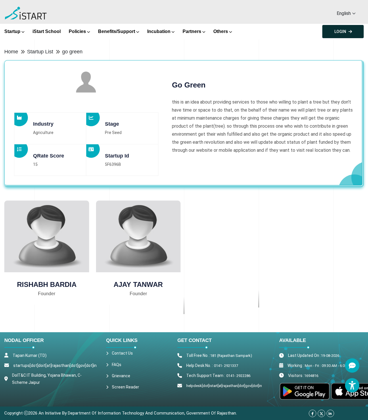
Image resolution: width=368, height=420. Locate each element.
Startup (12, 31)
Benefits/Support (116, 31)
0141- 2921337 (226, 365)
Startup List (40, 52)
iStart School (46, 31)
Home (11, 52)
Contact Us (122, 353)
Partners (192, 31)
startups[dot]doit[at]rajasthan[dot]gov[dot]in (55, 365)
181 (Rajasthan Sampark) (231, 355)
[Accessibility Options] (352, 385)
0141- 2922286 (238, 376)
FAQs (116, 364)
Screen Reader (125, 387)
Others (220, 31)
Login (340, 31)
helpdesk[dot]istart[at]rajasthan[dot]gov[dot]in (224, 386)
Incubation (158, 31)
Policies (77, 31)
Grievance (121, 376)
